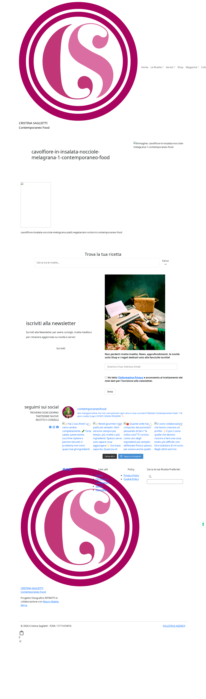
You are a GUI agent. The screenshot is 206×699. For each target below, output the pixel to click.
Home (144, 67)
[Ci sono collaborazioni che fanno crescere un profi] (169, 436)
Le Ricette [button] (156, 67)
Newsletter (102, 490)
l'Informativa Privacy (130, 377)
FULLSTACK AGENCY (174, 626)
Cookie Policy (131, 479)
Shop (180, 67)
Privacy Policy (131, 475)
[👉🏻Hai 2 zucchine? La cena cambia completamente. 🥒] (77, 436)
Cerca (165, 260)
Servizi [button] (169, 67)
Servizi (99, 486)
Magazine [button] (191, 67)
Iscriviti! (61, 348)
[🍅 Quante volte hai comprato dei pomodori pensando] (138, 436)
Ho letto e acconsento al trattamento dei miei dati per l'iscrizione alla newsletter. (144, 379)
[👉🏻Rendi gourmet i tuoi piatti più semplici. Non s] (107, 436)
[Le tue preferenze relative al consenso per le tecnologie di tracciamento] (203, 524)
